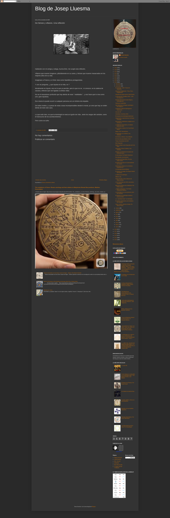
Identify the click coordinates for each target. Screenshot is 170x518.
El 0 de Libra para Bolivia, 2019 (123, 139)
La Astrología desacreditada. (122, 169)
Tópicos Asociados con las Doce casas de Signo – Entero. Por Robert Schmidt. (62, 273)
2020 (115, 80)
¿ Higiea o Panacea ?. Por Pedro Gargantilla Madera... (123, 189)
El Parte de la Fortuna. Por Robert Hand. (127, 383)
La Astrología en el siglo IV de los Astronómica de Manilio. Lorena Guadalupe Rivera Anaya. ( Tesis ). (128, 336)
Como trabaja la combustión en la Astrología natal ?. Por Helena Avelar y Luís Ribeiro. (128, 376)
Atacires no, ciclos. (48, 290)
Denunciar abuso (118, 244)
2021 (115, 78)
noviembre (118, 86)
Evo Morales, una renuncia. (122, 157)
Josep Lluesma (125, 55)
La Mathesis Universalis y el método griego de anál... (124, 125)
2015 (115, 235)
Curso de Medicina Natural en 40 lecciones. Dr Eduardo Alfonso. (127, 319)
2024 (115, 71)
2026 (115, 67)
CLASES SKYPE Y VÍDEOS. (118, 467)
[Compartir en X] (53, 130)
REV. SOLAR (117, 461)
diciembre (118, 84)
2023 (115, 74)
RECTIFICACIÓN (118, 464)
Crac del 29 (118, 112)
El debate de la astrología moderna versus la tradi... (123, 196)
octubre (118, 208)
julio (117, 214)
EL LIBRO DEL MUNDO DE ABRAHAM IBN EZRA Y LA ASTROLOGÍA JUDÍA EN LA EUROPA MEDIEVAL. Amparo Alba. (128, 346)
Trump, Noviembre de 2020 (122, 141)
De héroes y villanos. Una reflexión (123, 136)
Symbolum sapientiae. (120, 103)
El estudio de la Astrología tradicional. (124, 116)
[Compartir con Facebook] (54, 130)
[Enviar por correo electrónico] (49, 130)
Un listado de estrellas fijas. (128, 391)
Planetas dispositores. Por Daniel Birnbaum (127, 417)
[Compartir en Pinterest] (56, 130)
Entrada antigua (103, 180)
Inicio (72, 180)
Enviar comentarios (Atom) (48, 182)
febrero (117, 224)
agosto (117, 212)
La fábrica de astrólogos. (121, 174)
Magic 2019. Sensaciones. (121, 131)
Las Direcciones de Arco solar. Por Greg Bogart (127, 426)
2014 (115, 237)
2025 (115, 69)
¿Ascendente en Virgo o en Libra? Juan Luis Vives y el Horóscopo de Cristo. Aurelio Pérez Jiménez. (127, 327)
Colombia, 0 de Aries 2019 (121, 114)
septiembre (118, 210)
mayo (117, 218)
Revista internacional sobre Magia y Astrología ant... (124, 100)
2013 (115, 239)
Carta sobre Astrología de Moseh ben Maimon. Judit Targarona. (127, 302)
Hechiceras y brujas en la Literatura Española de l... (124, 166)
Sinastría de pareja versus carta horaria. (125, 94)
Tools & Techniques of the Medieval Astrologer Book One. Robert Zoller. (61, 281)
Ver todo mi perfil (123, 57)
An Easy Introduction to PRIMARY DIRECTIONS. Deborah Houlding (127, 284)
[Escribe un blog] (51, 130)
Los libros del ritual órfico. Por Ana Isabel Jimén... (123, 160)
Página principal (118, 457)
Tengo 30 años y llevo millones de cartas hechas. (123, 179)
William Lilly (118, 176)
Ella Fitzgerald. (119, 143)
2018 (115, 229)
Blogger (94, 506)
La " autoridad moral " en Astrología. (124, 198)
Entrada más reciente (41, 180)
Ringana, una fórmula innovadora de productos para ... (124, 152)
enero (117, 226)
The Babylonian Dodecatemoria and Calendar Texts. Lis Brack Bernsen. (127, 293)
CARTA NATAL (117, 459)
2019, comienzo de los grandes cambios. (126, 309)
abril (117, 220)
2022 (115, 76)
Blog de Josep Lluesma (62, 8)
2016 (115, 233)
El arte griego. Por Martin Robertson (124, 155)
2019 (115, 82)
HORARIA (116, 463)
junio (117, 216)
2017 (115, 231)
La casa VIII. (124, 365)
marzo (117, 222)
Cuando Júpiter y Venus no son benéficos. (127, 400)
